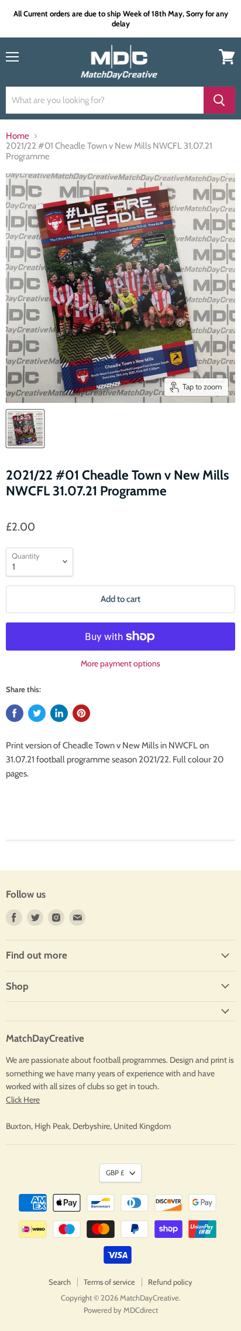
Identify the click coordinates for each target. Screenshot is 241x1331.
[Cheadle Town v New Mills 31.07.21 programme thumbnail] (25, 428)
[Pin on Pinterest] (81, 713)
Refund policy (170, 1281)
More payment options (120, 663)
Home (17, 136)
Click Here (23, 1099)
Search (60, 1281)
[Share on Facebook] (14, 713)
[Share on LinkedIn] (59, 713)
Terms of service (109, 1281)
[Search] (219, 100)
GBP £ (115, 1172)
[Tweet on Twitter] (37, 713)
